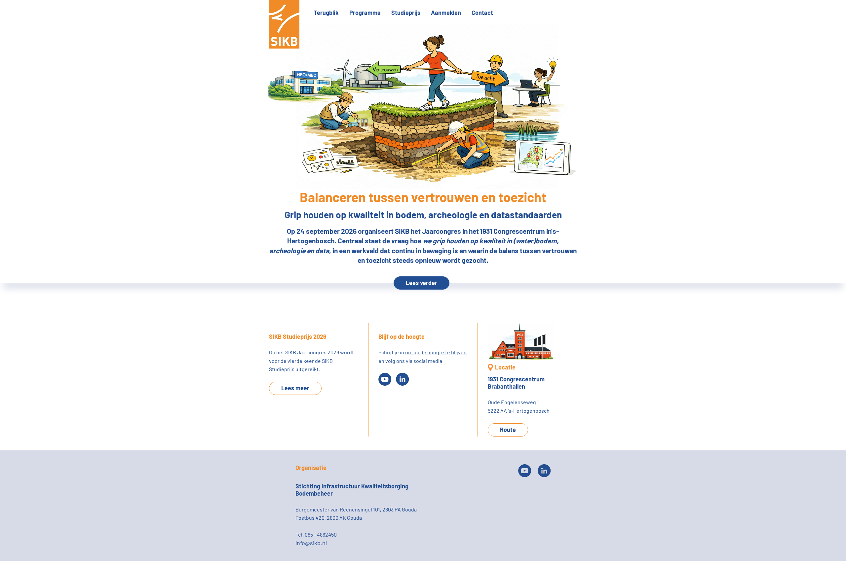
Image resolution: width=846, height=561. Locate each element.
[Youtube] (384, 379)
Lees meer (295, 388)
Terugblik (326, 12)
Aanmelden (446, 12)
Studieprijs (405, 12)
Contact (482, 12)
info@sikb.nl (311, 542)
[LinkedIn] (402, 379)
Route (508, 429)
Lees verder (421, 282)
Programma (365, 12)
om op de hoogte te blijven (436, 352)
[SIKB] (284, 46)
